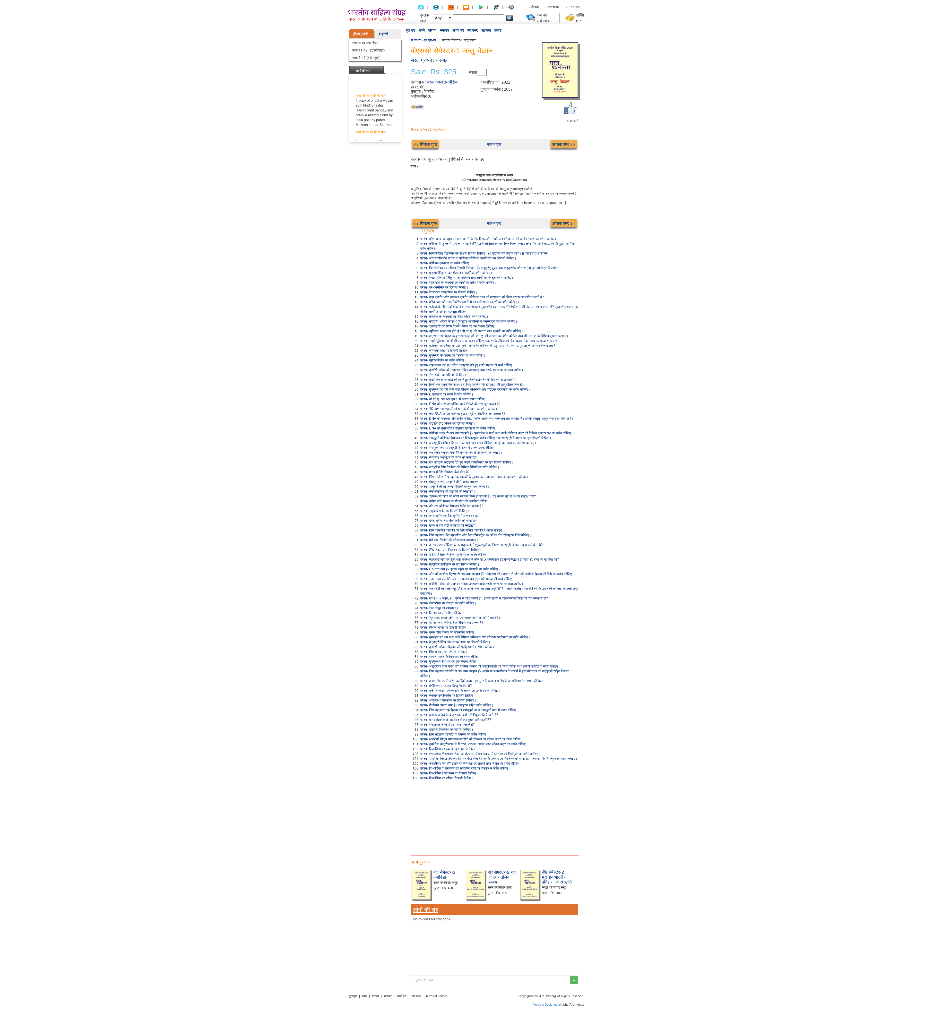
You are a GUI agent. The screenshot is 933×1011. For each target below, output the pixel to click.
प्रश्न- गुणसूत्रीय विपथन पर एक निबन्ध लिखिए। (449, 661)
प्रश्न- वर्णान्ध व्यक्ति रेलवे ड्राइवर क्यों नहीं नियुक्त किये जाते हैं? (459, 714)
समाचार (444, 30)
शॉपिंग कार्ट (580, 17)
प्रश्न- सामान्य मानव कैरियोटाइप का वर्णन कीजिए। (450, 656)
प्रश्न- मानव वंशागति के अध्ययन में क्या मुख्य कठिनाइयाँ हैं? (455, 719)
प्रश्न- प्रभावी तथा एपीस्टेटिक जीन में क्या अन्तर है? (451, 622)
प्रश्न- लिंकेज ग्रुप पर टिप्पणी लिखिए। (443, 651)
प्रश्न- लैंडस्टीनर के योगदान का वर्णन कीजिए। (448, 602)
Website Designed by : (548, 1004)
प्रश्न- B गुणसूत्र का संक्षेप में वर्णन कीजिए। (446, 394)
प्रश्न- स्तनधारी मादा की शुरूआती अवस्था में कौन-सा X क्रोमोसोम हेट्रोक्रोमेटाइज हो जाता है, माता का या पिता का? (489, 559)
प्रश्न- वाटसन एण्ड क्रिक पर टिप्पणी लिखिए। (447, 423)
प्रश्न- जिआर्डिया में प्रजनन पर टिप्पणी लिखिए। (449, 773)
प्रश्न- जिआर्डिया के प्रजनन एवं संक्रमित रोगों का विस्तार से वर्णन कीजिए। (465, 768)
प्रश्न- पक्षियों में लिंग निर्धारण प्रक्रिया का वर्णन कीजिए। (454, 554)
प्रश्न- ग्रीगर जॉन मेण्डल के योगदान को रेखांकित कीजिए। (455, 500)
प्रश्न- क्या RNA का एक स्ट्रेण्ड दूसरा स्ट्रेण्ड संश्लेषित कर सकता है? (462, 413)
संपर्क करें (458, 30)
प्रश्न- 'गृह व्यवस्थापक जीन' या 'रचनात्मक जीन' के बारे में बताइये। (460, 617)
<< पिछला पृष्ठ (425, 144)
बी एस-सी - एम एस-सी (423, 40)
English (574, 6)
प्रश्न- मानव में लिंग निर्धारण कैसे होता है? (445, 471)
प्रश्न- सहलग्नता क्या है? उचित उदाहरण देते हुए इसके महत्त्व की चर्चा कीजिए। (467, 364)
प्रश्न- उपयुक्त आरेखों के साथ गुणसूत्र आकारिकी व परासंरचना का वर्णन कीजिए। (468, 321)
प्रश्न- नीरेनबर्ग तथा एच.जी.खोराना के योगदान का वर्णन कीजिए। (458, 408)
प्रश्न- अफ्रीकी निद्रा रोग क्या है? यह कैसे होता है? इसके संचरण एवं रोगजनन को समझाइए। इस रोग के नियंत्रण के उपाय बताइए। (498, 758)
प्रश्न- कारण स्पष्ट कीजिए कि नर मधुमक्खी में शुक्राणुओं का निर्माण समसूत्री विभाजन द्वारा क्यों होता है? (481, 544)
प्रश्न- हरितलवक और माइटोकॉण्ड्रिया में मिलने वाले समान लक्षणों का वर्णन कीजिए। (469, 301)
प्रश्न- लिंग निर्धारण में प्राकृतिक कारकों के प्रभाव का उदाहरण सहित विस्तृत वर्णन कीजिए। (474, 476)
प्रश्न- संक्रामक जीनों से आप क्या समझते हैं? (447, 724)
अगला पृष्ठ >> (563, 144)
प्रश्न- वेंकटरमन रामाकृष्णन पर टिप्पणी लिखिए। (448, 292)
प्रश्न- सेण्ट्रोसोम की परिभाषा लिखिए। (443, 374)
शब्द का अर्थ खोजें (543, 17)
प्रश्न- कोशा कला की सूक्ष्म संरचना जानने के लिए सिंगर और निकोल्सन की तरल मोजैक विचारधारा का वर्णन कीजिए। (488, 238)
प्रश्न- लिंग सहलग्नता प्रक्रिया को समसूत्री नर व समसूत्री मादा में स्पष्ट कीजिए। (469, 709)
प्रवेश (497, 30)
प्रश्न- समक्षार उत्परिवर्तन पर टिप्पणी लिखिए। (447, 695)
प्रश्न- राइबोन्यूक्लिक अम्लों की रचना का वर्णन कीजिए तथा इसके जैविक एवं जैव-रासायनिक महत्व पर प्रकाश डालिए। (489, 340)
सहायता (486, 30)
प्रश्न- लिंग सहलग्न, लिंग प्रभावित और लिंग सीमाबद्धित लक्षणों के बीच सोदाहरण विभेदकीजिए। (475, 534)
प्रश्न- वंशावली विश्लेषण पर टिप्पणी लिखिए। (446, 729)
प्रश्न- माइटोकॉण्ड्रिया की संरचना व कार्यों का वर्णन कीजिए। (456, 272)
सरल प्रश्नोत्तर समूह (429, 60)
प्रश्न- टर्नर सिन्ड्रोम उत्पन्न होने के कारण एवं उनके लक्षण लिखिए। (460, 690)
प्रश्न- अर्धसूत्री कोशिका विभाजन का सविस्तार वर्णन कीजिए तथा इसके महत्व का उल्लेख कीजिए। (478, 442)
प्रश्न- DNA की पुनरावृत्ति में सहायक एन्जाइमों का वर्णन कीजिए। (458, 428)
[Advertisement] (494, 817)
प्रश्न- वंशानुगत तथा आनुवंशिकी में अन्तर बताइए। (450, 481)
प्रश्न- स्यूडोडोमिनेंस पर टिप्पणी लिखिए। (444, 510)
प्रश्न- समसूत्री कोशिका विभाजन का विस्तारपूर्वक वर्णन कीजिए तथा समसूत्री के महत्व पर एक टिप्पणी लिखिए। (485, 437)
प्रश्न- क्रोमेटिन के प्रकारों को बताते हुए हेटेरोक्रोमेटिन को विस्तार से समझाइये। (468, 379)
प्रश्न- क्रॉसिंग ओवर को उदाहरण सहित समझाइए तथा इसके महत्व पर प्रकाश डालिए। (471, 369)
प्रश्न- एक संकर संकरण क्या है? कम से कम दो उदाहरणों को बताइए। (461, 452)
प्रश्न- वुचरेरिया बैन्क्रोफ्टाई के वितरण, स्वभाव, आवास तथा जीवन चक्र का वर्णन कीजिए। (474, 743)
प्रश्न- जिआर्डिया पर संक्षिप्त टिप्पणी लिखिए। (447, 777)
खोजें (422, 30)
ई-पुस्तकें (384, 33)
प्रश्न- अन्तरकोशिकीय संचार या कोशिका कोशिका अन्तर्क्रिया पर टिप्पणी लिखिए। (468, 258)
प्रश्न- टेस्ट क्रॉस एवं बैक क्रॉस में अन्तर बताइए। (450, 515)
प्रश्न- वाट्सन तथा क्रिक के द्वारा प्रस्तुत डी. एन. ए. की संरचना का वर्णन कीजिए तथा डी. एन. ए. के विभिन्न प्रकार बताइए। (494, 335)
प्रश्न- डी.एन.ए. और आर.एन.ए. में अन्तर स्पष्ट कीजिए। (453, 398)
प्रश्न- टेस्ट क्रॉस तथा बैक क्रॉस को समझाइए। (449, 520)
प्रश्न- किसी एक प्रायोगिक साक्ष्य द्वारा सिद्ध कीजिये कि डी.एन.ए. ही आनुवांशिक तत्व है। (472, 384)
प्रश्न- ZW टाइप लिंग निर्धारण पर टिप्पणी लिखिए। (450, 549)
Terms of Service (437, 996)
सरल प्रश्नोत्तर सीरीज (442, 82)
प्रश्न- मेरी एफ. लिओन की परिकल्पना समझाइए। (449, 539)
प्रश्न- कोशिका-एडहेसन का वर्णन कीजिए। (445, 262)
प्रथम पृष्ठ (494, 144)
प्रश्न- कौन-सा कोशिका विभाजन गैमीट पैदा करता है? (451, 505)
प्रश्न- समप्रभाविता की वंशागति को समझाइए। (447, 491)
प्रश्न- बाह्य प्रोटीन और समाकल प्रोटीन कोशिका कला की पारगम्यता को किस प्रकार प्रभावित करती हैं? (482, 296)
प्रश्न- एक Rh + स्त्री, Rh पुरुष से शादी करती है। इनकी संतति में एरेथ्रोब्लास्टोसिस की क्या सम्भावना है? (484, 598)
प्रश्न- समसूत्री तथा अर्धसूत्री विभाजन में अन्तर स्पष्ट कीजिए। (458, 447)
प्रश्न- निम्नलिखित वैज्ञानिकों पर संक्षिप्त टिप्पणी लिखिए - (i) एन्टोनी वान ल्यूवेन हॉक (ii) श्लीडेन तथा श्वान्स (483, 253)
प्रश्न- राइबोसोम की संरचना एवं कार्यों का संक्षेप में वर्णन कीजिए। (458, 282)
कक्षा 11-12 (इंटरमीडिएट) (368, 50)
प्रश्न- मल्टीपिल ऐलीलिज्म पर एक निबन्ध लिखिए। (449, 564)
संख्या (473, 72)
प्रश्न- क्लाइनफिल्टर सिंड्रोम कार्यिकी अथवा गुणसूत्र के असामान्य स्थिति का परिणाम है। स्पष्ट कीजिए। (482, 680)
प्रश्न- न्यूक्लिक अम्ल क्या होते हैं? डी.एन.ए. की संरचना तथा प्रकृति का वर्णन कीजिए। (471, 330)
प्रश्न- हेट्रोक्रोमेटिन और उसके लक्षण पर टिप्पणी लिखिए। (455, 641)
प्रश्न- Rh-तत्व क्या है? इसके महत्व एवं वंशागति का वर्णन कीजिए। (460, 568)
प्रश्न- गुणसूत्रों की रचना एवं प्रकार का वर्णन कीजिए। (452, 355)
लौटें (419, 106)
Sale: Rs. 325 (433, 72)
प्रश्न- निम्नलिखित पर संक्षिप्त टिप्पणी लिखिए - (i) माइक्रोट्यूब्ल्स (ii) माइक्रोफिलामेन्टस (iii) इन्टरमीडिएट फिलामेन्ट (489, 267)
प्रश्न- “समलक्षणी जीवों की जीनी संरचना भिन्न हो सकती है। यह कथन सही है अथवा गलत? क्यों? (478, 496)
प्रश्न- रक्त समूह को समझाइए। (439, 607)
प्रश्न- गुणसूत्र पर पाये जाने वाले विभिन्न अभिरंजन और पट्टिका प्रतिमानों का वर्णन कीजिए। (475, 389)
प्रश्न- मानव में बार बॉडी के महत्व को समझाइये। (449, 525)
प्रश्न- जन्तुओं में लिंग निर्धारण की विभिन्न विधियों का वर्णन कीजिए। (459, 466)
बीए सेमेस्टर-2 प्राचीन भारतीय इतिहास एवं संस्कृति (557, 877)
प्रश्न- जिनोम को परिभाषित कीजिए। (442, 612)
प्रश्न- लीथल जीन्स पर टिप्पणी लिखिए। (444, 627)
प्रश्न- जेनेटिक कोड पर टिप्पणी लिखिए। (444, 350)
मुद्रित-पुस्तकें (360, 33)
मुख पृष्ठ (410, 30)
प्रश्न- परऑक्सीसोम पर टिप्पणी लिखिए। (444, 287)
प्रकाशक (553, 6)
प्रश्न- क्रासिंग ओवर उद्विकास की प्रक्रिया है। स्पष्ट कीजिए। (457, 646)
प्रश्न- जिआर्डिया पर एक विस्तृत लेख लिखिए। (447, 748)
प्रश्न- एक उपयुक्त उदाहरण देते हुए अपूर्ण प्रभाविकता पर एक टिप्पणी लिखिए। (466, 462)
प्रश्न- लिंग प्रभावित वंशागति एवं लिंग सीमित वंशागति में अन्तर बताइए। (462, 530)
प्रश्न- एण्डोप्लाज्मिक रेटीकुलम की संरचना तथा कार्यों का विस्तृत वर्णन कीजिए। (466, 277)
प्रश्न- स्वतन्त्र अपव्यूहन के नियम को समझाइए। (449, 457)
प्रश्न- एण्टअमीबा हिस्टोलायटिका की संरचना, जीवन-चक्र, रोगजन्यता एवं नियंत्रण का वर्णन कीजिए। (480, 753)
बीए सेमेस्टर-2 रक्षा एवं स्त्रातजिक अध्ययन (502, 877)
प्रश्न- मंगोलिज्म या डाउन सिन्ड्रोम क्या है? (446, 685)
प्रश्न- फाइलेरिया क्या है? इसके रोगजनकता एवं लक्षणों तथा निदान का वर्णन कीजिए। (470, 763)
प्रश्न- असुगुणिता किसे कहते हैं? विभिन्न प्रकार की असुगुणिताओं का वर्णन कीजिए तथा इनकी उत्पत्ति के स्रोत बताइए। (490, 666)
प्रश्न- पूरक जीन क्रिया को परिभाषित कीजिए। (448, 632)
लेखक (535, 6)
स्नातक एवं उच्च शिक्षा (365, 42)
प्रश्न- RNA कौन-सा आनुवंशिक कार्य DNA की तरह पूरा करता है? (460, 403)
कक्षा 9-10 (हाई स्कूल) (366, 57)
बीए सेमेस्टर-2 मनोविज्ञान (444, 874)
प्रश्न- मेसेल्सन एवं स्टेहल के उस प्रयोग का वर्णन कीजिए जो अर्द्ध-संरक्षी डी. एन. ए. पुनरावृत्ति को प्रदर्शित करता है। (489, 345)
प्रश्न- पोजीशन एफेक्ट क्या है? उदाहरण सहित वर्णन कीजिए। (456, 705)
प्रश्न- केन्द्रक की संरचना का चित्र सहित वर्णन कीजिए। (454, 316)
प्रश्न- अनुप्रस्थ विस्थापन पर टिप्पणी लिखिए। (448, 700)
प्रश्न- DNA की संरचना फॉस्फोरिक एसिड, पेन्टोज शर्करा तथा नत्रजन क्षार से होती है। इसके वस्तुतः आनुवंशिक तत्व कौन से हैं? (496, 418)
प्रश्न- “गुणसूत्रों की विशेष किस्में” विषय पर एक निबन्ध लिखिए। (458, 326)
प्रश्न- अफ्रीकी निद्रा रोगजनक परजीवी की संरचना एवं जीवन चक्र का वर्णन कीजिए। (471, 739)
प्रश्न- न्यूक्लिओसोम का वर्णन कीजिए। (443, 360)
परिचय (432, 30)
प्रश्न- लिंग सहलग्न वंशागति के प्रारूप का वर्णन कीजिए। (454, 734)
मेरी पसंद (472, 30)
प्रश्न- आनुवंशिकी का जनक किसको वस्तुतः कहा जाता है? (455, 486)
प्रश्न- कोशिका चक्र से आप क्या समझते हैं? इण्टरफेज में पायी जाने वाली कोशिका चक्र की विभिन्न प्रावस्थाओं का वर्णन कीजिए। (496, 432)
